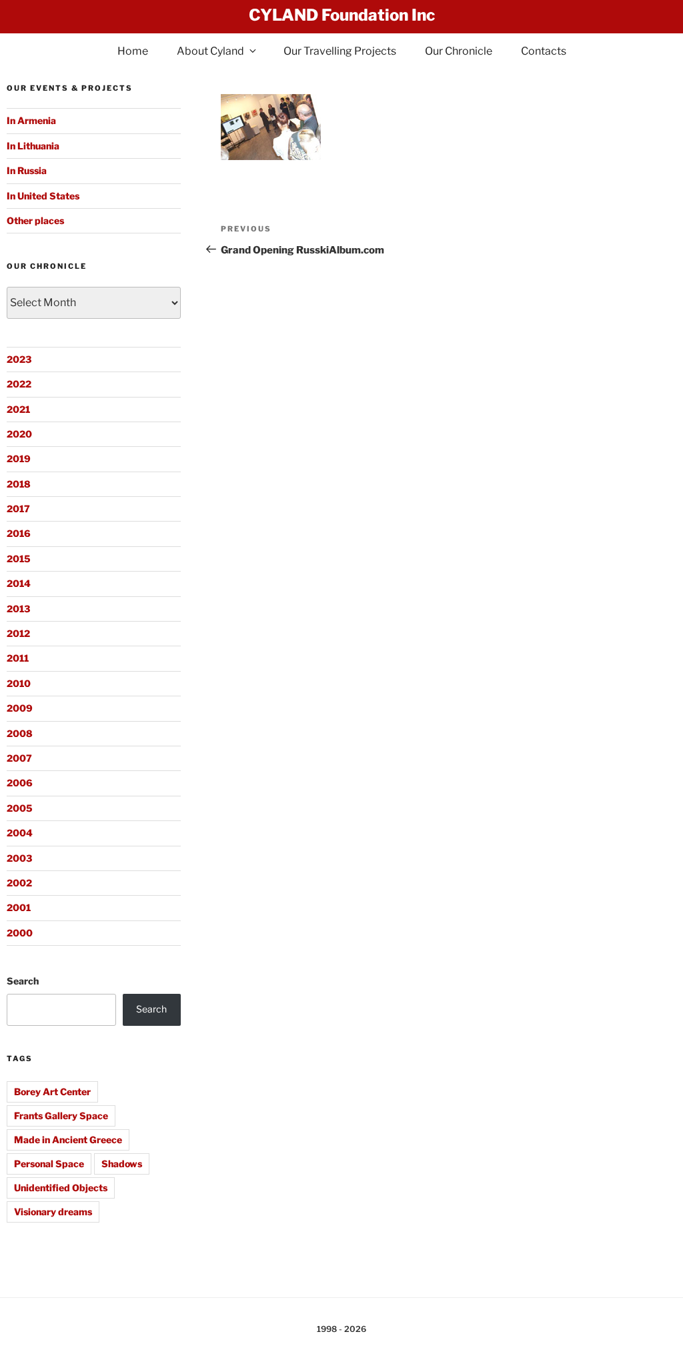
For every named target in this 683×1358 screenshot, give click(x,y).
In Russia (27, 170)
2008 (20, 733)
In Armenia (31, 120)
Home (132, 51)
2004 (20, 832)
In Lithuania (33, 145)
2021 (18, 409)
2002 (19, 882)
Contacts (543, 51)
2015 (19, 558)
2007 (19, 758)
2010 (19, 683)
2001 (19, 907)
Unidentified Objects (60, 1187)
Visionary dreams (53, 1211)
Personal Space (49, 1163)
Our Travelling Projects (339, 51)
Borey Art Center (52, 1091)
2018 (19, 484)
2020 (19, 434)
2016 (19, 533)
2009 (20, 708)
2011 (18, 658)
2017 (18, 508)
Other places (35, 220)
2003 (19, 858)
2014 (19, 583)
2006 (20, 782)
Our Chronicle (458, 51)
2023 (19, 359)
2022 (19, 384)
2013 (18, 608)
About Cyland (210, 51)
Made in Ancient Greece (68, 1139)
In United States (43, 195)
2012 (18, 633)
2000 (20, 932)
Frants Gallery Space (61, 1115)
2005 (20, 808)
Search (23, 980)
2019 (19, 458)
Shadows (121, 1163)
